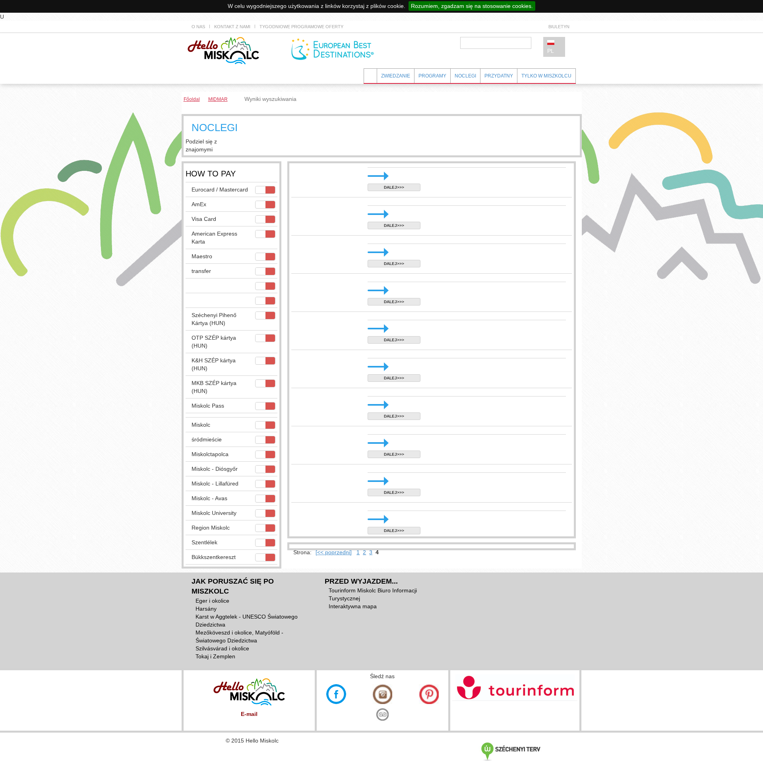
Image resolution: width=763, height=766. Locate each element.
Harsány (206, 608)
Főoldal (192, 99)
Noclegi (465, 76)
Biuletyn (558, 26)
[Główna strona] (223, 50)
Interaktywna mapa (353, 606)
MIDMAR (218, 99)
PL (550, 51)
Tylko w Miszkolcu (546, 76)
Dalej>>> (394, 187)
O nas (198, 26)
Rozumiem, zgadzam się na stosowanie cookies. (472, 6)
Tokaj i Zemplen (215, 656)
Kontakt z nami (232, 26)
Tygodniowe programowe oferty (301, 26)
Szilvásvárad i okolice (222, 648)
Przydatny (498, 76)
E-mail (249, 714)
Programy (432, 76)
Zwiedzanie (395, 76)
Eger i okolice (212, 601)
